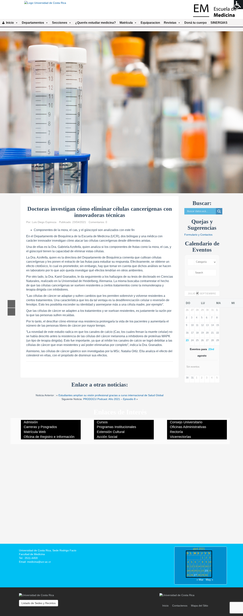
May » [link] (209, 579)
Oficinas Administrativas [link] (188, 427)
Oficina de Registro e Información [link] (49, 437)
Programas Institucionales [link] (116, 427)
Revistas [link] (170, 22)
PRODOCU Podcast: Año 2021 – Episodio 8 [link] (109, 399)
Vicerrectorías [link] (180, 437)
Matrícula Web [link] (35, 432)
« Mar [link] (200, 579)
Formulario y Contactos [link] (198, 234)
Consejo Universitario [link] (186, 422)
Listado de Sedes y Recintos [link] (38, 603)
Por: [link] (29, 222)
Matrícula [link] (126, 22)
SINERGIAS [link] (219, 22)
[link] (238, 4)
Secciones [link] (59, 22)
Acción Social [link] (107, 437)
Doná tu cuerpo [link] (195, 22)
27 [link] (195, 575)
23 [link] (206, 570)
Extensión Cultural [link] (111, 432)
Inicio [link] (10, 22)
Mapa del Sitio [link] (199, 605)
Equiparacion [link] (150, 22)
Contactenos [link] (179, 605)
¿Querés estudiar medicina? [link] (95, 22)
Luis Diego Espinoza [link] (44, 222)
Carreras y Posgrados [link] (40, 427)
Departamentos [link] (33, 22)
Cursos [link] (102, 422)
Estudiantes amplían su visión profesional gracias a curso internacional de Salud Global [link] (110, 395)
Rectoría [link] (176, 432)
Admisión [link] (31, 422)
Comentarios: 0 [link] (98, 222)
